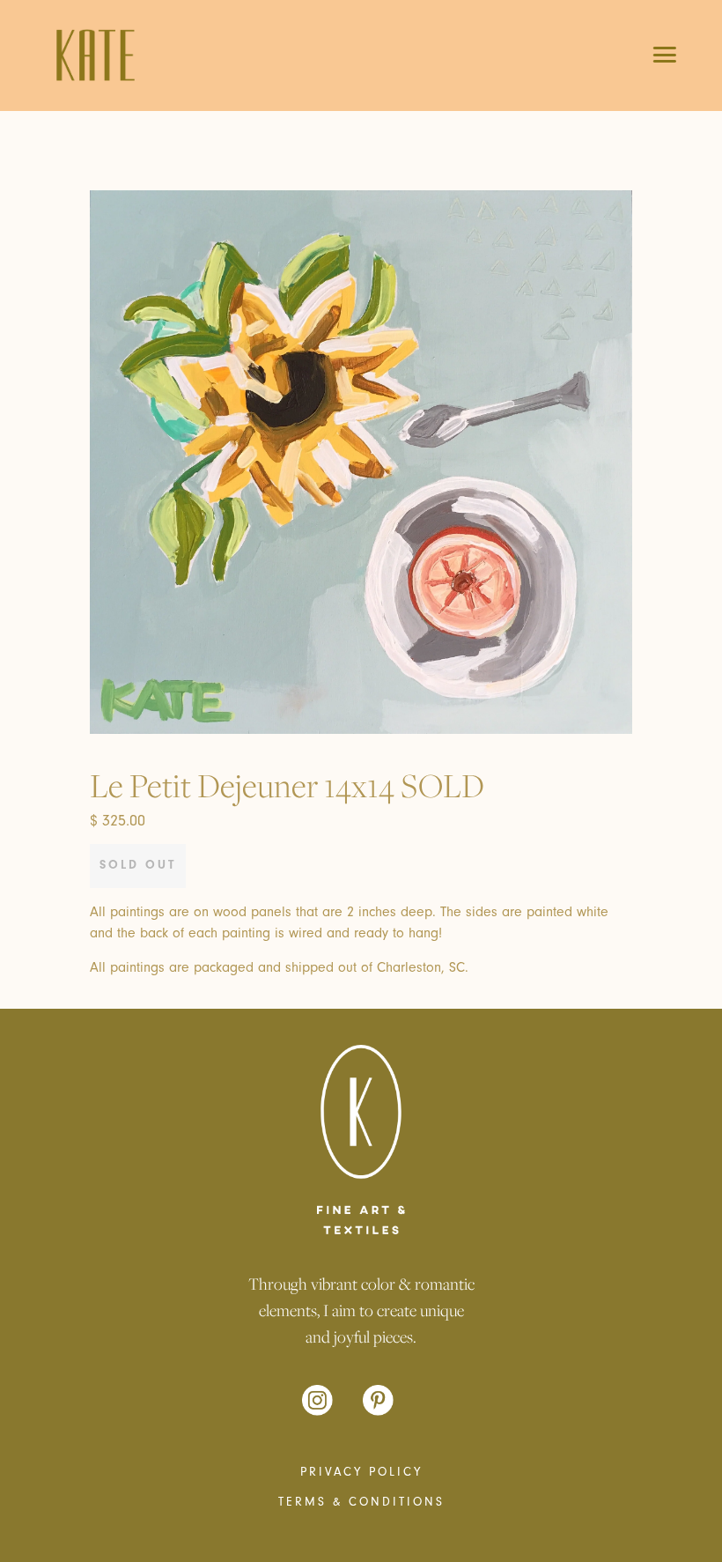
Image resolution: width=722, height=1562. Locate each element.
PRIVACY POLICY (361, 1472)
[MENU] (651, 54)
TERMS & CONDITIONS (361, 1502)
